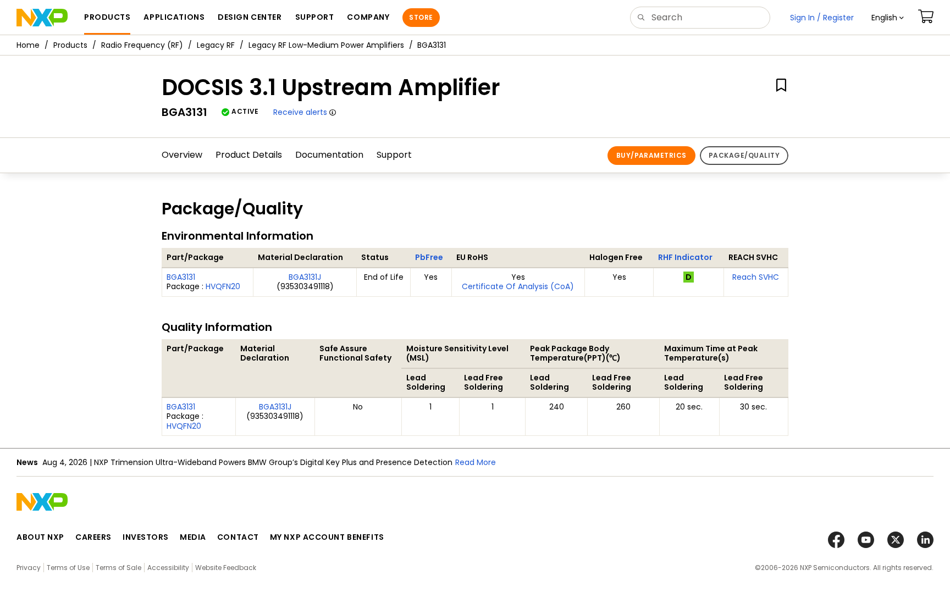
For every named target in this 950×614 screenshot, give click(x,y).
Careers (93, 537)
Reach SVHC (755, 277)
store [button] (421, 17)
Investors (146, 537)
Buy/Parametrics (651, 155)
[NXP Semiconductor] (42, 18)
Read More (475, 462)
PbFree (429, 257)
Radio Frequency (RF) (142, 45)
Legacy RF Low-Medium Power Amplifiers (326, 45)
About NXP (40, 537)
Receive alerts (300, 112)
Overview (182, 154)
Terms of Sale (118, 567)
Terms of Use (68, 567)
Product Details (249, 154)
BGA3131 (181, 277)
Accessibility (168, 567)
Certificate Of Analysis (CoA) (518, 286)
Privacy (28, 567)
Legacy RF (216, 45)
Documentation (329, 154)
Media (193, 537)
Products (70, 45)
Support (394, 154)
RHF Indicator (685, 257)
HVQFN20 (223, 286)
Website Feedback (225, 567)
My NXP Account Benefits (327, 537)
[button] (887, 17)
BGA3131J (305, 277)
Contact (238, 537)
